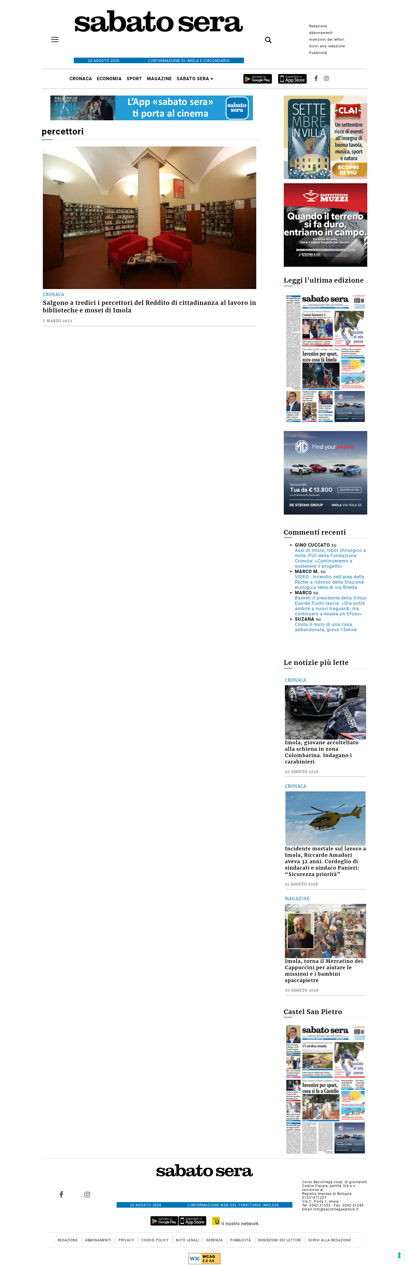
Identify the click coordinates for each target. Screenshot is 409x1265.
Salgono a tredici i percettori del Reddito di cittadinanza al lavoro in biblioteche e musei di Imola (149, 306)
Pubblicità (318, 53)
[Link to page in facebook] (61, 1194)
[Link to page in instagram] (87, 1194)
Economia (109, 78)
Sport (134, 78)
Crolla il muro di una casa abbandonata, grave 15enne (326, 627)
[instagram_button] (326, 79)
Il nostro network (239, 1223)
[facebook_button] (316, 79)
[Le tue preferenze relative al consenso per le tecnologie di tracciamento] (399, 1255)
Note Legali (188, 1240)
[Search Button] (260, 36)
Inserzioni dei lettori (326, 39)
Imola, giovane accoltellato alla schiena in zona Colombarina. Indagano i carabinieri (322, 752)
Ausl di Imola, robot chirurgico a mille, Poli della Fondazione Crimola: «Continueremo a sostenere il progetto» (330, 558)
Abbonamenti (321, 33)
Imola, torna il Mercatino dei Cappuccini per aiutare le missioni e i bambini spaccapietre (324, 970)
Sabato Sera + (195, 78)
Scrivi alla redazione (327, 46)
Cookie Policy (155, 1240)
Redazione (318, 26)
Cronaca (81, 78)
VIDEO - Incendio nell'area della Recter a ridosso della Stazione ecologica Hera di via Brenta (329, 582)
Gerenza (215, 1240)
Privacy (127, 1240)
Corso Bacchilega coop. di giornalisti (334, 1182)
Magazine (159, 78)
